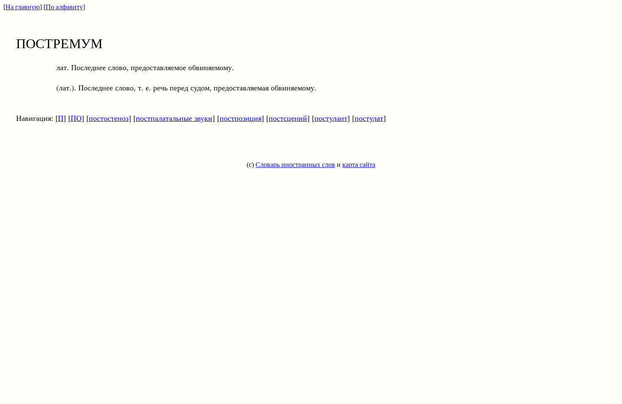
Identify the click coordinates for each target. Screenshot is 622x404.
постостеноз (109, 118)
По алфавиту (64, 7)
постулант (330, 118)
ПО (76, 118)
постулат (369, 118)
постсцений (288, 118)
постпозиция (240, 118)
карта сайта (358, 164)
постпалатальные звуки (174, 118)
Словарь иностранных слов (295, 164)
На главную (23, 7)
